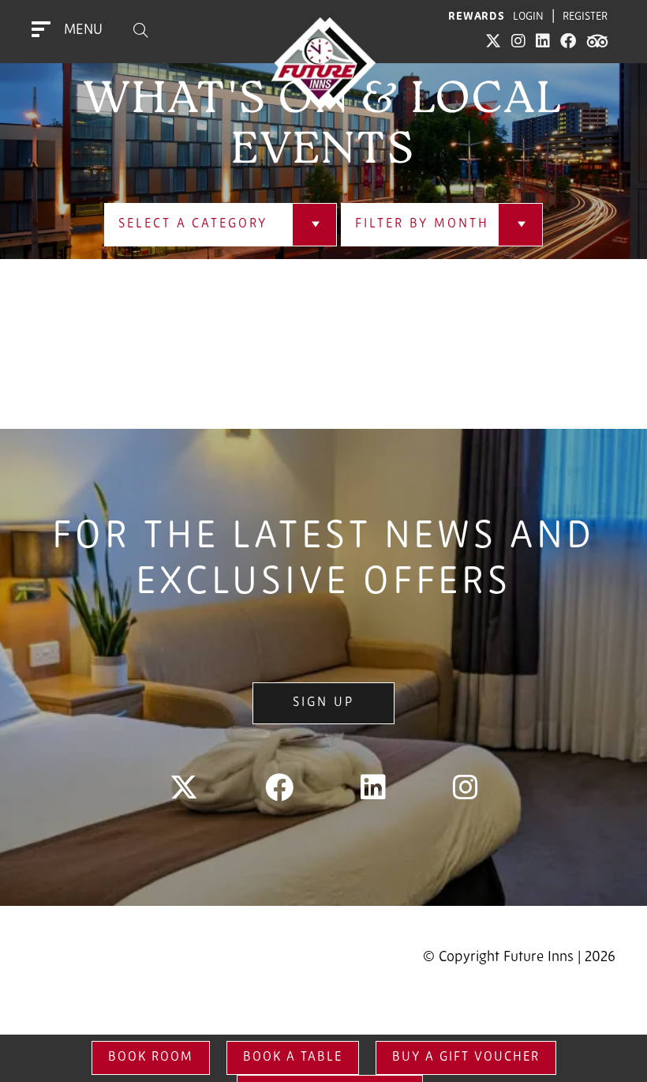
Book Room (150, 1057)
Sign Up (323, 703)
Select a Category (192, 224)
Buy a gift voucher (466, 1057)
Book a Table (292, 1057)
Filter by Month (421, 224)
